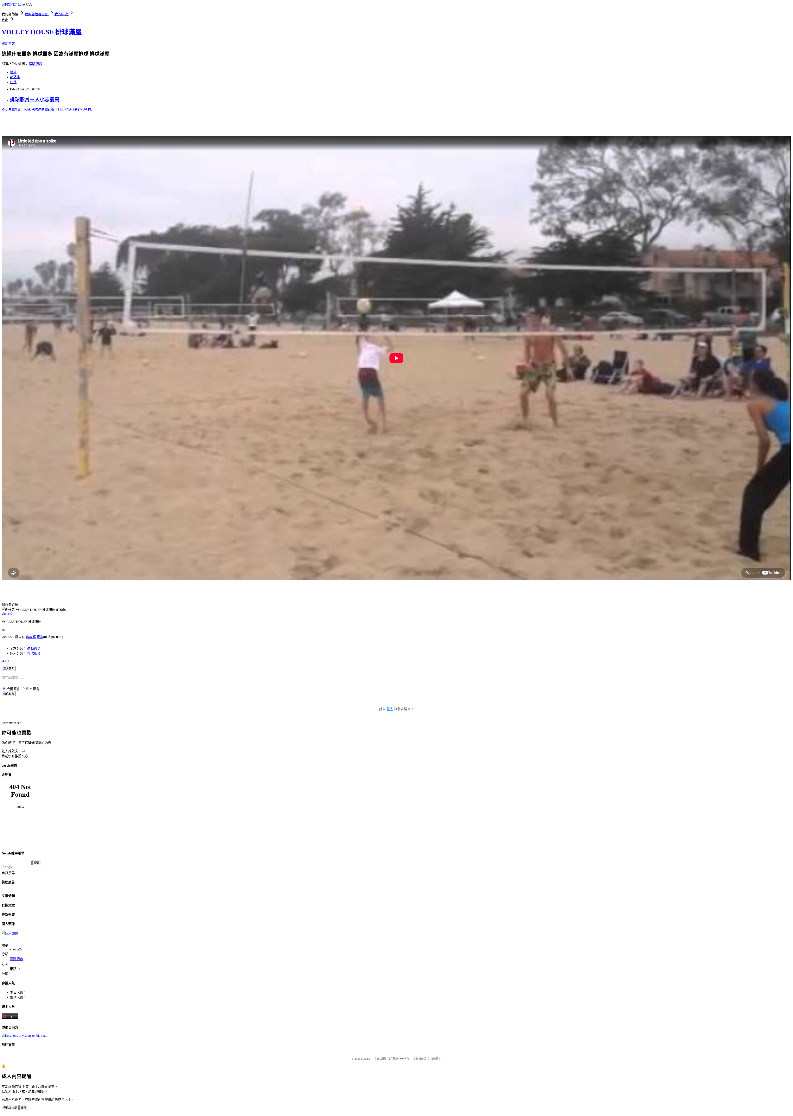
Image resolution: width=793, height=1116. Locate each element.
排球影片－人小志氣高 (34, 99)
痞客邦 (31, 637)
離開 (23, 1107)
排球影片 (33, 653)
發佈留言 (8, 693)
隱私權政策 (419, 1058)
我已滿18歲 (10, 1107)
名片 (13, 82)
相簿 (13, 72)
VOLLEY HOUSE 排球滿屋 (42, 32)
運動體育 (35, 64)
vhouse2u (8, 613)
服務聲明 (435, 1058)
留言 (40, 637)
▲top (5, 660)
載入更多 (8, 668)
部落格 (15, 77)
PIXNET (365, 1058)
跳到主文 (8, 43)
